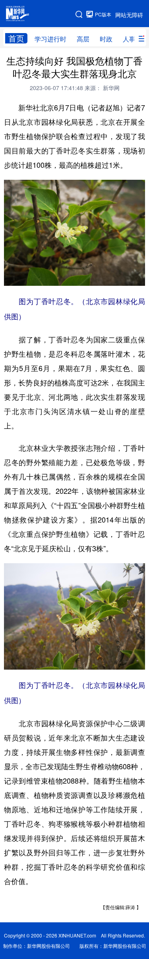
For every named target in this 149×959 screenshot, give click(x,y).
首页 (16, 38)
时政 (106, 38)
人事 (129, 38)
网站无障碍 (129, 15)
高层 (83, 38)
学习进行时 (50, 38)
